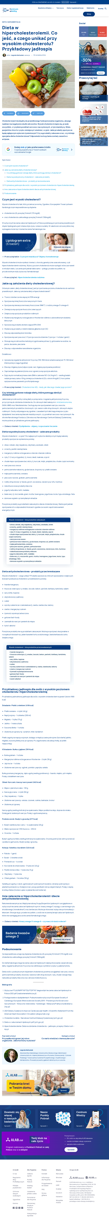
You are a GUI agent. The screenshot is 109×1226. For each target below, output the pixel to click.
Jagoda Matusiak (17, 55)
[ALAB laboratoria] (77, 1177)
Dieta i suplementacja (11, 22)
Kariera (15, 1203)
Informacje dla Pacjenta (46, 1178)
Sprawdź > (7, 1126)
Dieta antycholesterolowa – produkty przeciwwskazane (28, 181)
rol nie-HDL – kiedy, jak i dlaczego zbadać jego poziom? (50, 387)
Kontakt (44, 1174)
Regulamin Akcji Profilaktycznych (18, 1179)
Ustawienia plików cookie (32, 1192)
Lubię (83, 27)
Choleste (25, 387)
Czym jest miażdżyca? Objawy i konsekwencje (39, 256)
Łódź (57, 1185)
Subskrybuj (102, 27)
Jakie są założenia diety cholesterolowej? (20, 170)
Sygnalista (16, 1199)
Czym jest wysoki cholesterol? (16, 166)
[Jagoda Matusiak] (4, 55)
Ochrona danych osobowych (17, 1193)
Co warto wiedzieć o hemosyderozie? (58, 1038)
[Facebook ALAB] (14, 1208)
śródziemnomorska (64, 402)
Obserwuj (93, 27)
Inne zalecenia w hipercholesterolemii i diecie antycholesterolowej (30, 189)
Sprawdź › (73, 2)
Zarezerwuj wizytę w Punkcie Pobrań (31, 1206)
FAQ (43, 1189)
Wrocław (59, 1177)
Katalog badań (30, 1187)
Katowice (59, 1197)
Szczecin (59, 1193)
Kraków (58, 1189)
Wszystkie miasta (59, 1201)
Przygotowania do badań (47, 1184)
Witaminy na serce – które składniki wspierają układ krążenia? (91, 119)
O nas (15, 1174)
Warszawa (59, 1174)
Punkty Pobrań (29, 1181)
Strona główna (44, 1194)
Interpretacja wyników (32, 1214)
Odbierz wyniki (30, 1175)
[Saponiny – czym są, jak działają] (93, 91)
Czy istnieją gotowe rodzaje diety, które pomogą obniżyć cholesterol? (34, 173)
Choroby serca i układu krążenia (93, 114)
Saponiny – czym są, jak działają (90, 98)
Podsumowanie (10, 193)
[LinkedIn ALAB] (19, 1208)
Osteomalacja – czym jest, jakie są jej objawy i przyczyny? (91, 141)
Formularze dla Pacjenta (31, 1198)
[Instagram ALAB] (22, 1208)
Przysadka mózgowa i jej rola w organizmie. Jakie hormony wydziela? (18, 1039)
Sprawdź (71, 1150)
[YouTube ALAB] (17, 1208)
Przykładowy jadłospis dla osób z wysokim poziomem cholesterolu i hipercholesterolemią (39, 185)
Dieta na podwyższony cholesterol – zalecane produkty (28, 177)
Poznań (58, 1181)
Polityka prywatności (17, 1187)
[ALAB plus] (91, 1177)
